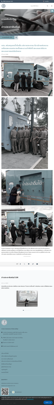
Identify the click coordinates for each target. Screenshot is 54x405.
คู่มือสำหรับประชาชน (6, 367)
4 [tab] (26, 310)
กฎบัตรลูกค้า (4, 370)
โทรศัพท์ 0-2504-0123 (9, 340)
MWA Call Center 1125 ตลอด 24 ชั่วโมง (13, 338)
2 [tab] (24, 310)
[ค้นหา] (47, 6)
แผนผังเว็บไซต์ (4, 372)
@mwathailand (18, 392)
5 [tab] (27, 310)
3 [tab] (25, 310)
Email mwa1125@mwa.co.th (10, 346)
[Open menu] (52, 6)
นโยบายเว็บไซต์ (5, 353)
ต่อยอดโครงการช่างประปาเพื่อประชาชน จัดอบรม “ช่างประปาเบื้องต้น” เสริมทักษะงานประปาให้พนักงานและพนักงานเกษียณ (26, 287)
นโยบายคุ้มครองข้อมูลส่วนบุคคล (9, 356)
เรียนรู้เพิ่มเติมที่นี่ (30, 399)
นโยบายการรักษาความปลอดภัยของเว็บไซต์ (11, 361)
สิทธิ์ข (2, 364)
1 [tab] (23, 310)
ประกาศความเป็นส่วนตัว (7, 359)
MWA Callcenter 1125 (8, 1)
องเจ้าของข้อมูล (8, 364)
